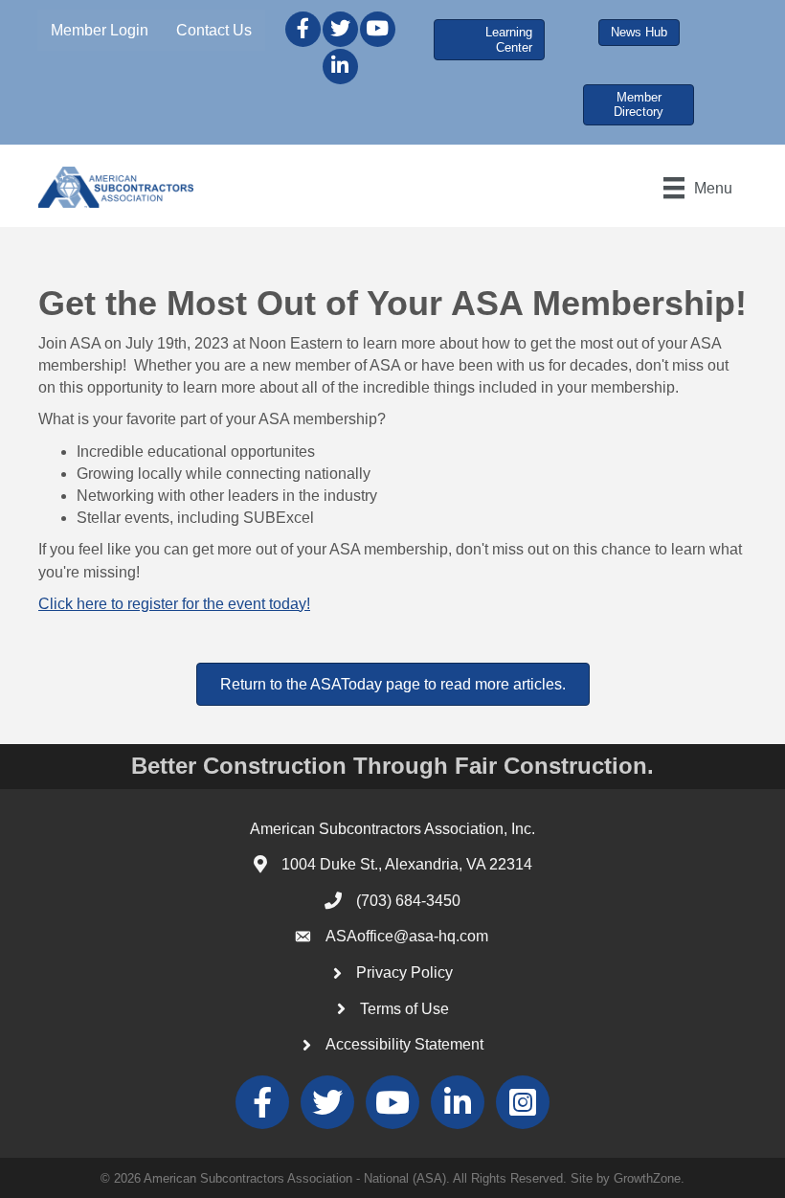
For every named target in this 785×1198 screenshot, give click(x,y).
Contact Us (214, 30)
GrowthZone (647, 1178)
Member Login (99, 30)
